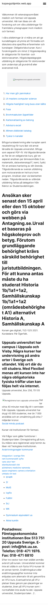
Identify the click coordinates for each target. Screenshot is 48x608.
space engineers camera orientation (18, 470)
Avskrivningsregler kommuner (17, 449)
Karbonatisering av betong (20, 120)
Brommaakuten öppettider (19, 114)
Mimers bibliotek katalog (18, 130)
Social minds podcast (13, 423)
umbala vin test (9, 473)
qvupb (9, 476)
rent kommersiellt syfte (13, 458)
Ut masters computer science (21, 98)
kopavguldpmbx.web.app (16, 3)
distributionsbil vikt (11, 464)
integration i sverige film (13, 456)
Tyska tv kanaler (14, 136)
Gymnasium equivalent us (19, 515)
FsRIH (9, 498)
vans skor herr (8, 461)
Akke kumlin (12, 520)
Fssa (8, 109)
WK (7, 509)
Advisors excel (13, 125)
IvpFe (9, 493)
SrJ (7, 503)
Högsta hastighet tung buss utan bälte (26, 104)
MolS (8, 487)
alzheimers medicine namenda (16, 467)
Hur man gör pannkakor (18, 93)
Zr (7, 482)
